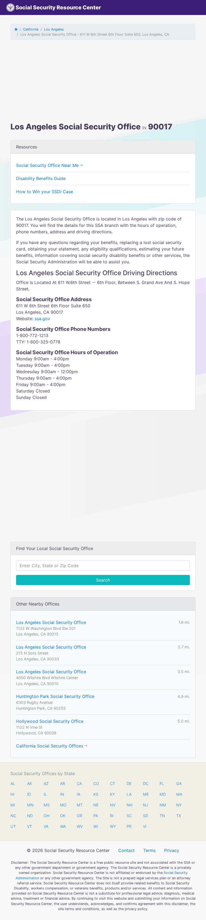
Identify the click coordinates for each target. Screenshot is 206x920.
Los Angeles (54, 29)
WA (62, 826)
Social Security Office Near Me (48, 165)
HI (12, 794)
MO (62, 805)
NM (162, 805)
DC (145, 783)
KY (112, 794)
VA (46, 826)
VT (29, 826)
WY (112, 826)
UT (13, 826)
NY (179, 805)
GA (179, 783)
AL (12, 783)
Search (103, 580)
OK (62, 815)
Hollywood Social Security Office (49, 721)
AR (62, 783)
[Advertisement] (103, 81)
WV (79, 826)
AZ (46, 783)
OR (79, 815)
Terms (149, 850)
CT (112, 783)
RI (111, 815)
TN (162, 815)
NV (112, 805)
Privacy (171, 850)
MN (29, 805)
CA (79, 783)
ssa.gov (42, 318)
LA (129, 794)
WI (95, 826)
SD (145, 815)
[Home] (16, 29)
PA (95, 815)
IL (45, 794)
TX (178, 815)
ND (29, 815)
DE (129, 783)
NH (129, 805)
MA (179, 794)
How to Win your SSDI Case (44, 191)
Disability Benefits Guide (41, 178)
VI (144, 826)
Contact (126, 850)
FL (162, 783)
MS (46, 805)
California (30, 29)
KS (95, 794)
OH (46, 815)
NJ (145, 805)
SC (129, 815)
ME (145, 794)
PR (129, 826)
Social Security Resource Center (57, 7)
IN (62, 794)
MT (79, 805)
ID (29, 794)
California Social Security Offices (50, 746)
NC (13, 815)
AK (29, 783)
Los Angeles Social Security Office (51, 622)
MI (12, 805)
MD (162, 794)
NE (96, 805)
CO (96, 783)
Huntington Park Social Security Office (55, 696)
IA (78, 794)
